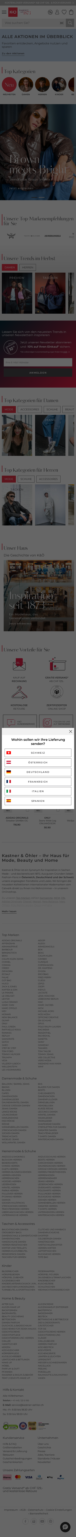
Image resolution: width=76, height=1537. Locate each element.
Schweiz (38, 752)
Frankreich (38, 781)
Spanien (38, 800)
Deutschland (38, 771)
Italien (38, 791)
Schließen (70, 731)
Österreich (38, 762)
